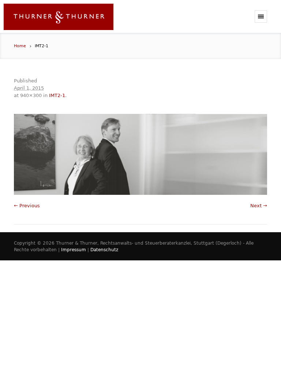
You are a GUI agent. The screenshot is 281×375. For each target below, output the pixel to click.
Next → (258, 205)
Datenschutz (104, 249)
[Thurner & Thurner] (58, 18)
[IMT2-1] (140, 154)
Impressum (73, 249)
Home (20, 46)
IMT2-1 (57, 95)
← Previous (27, 205)
